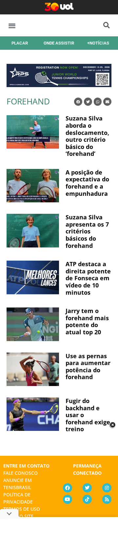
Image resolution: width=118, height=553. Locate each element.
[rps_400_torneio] (59, 85)
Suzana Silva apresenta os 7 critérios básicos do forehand (87, 231)
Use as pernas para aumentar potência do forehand (88, 366)
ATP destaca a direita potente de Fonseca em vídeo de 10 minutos (88, 278)
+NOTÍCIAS (98, 43)
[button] (12, 25)
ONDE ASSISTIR (59, 43)
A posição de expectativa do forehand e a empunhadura (87, 182)
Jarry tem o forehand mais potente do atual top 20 (87, 321)
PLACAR (19, 43)
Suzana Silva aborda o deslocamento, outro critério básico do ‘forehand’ (87, 135)
